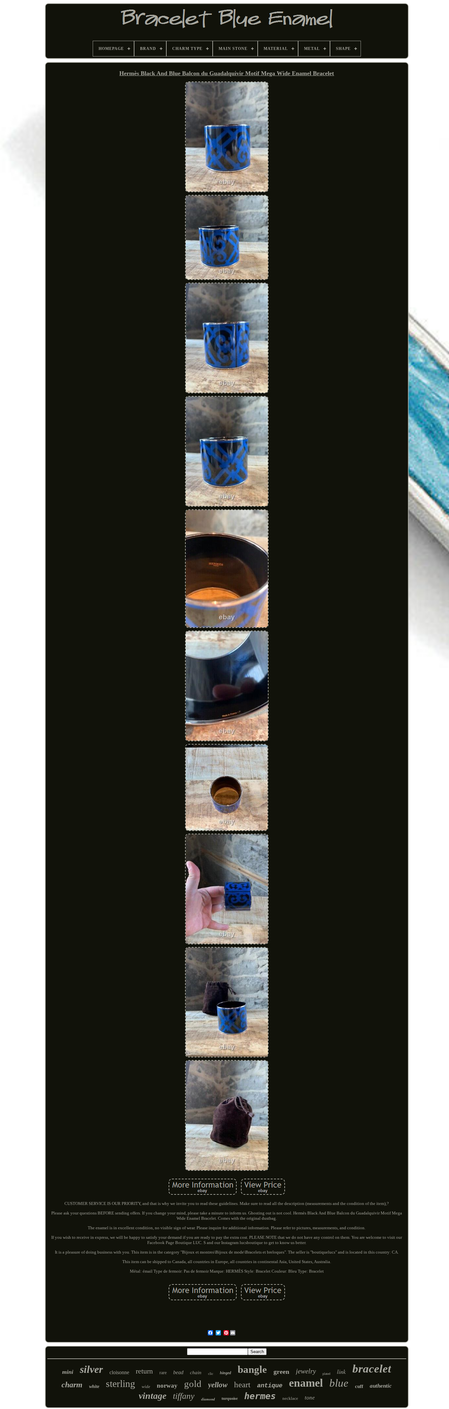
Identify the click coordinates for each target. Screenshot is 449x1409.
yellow (217, 1385)
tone (310, 1398)
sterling (120, 1383)
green (281, 1371)
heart (242, 1384)
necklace (290, 1398)
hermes (260, 1396)
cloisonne (119, 1372)
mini (67, 1372)
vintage (152, 1396)
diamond (208, 1399)
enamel (306, 1383)
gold (192, 1383)
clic (210, 1373)
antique (269, 1385)
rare (163, 1372)
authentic (381, 1386)
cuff (359, 1386)
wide (146, 1386)
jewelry (306, 1371)
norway (167, 1385)
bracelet (371, 1368)
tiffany (184, 1396)
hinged (225, 1373)
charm (72, 1384)
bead (178, 1372)
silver (91, 1369)
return (144, 1371)
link (341, 1371)
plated (326, 1373)
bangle (252, 1369)
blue (338, 1383)
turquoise (230, 1398)
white (94, 1386)
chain (195, 1372)
